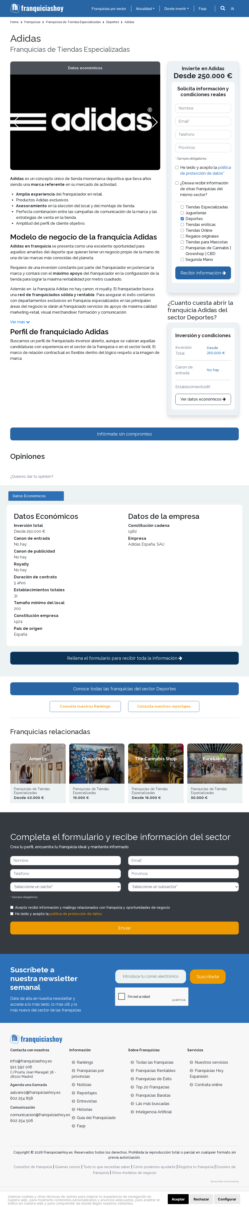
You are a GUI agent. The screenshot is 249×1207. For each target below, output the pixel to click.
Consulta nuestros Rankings (85, 706)
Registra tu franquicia (195, 1167)
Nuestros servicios (211, 1062)
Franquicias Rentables (156, 1070)
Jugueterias (196, 213)
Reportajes (87, 1093)
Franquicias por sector (109, 8)
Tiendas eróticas (201, 224)
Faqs (202, 8)
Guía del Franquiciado (96, 1117)
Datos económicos (85, 68)
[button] (154, 122)
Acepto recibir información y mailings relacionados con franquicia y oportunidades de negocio (92, 907)
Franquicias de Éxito (154, 1079)
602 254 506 (21, 1120)
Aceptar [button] (178, 1199)
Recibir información (201, 272)
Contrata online (208, 1084)
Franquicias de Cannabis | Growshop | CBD (208, 251)
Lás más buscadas (152, 1103)
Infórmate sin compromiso (124, 434)
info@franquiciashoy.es (31, 1061)
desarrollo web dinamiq (225, 1181)
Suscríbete (208, 976)
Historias (84, 1109)
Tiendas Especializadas (207, 207)
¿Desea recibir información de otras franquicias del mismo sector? (204, 189)
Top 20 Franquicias (152, 1087)
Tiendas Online (199, 230)
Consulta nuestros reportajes (164, 706)
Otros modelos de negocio (134, 1173)
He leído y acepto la (205, 170)
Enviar (124, 928)
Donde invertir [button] (175, 8)
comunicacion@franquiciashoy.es (40, 1115)
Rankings (85, 1062)
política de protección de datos (76, 914)
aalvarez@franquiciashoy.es (35, 1092)
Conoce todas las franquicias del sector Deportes (124, 688)
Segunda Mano (199, 259)
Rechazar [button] (201, 1199)
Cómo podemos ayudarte (154, 1167)
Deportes (194, 218)
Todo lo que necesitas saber (106, 1167)
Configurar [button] (227, 1199)
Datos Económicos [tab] (29, 496)
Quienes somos (67, 1167)
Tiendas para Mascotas (207, 242)
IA (232, 8)
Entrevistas (87, 1101)
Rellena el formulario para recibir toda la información (122, 658)
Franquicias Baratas (153, 1095)
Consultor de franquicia (33, 1167)
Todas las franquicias (155, 1062)
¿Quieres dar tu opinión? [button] (31, 476)
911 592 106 (21, 1067)
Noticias (84, 1084)
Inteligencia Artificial (154, 1112)
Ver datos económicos (201, 399)
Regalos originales (202, 236)
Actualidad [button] (144, 8)
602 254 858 (21, 1098)
